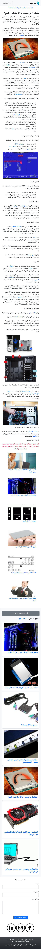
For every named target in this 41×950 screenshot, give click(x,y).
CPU (13, 129)
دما (35, 237)
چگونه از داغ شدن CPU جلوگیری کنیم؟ (23, 797)
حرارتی (37, 279)
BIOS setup (19, 144)
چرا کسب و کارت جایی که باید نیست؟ (20, 7)
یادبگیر (33, 3)
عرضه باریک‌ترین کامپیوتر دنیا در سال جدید (21, 687)
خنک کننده (18, 317)
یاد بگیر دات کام (19, 945)
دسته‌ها (5, 3)
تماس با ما (30, 939)
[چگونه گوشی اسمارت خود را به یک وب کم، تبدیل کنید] (20, 854)
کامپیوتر (21, 35)
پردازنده (8, 65)
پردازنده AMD (17, 226)
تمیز (31, 394)
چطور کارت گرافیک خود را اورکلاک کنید (23, 652)
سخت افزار (22, 618)
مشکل (22, 62)
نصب (28, 149)
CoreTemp (12, 146)
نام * (37, 884)
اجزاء (30, 268)
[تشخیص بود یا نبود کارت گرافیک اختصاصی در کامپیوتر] (20, 816)
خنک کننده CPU (25, 391)
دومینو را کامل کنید (29, 521)
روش (24, 78)
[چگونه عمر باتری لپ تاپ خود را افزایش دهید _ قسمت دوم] (20, 744)
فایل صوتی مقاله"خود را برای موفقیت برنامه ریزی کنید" (22, 470)
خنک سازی (32, 313)
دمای (19, 297)
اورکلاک (35, 436)
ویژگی (11, 266)
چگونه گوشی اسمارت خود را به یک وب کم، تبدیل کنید (21, 870)
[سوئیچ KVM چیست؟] (20, 708)
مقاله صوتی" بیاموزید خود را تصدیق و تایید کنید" (22, 599)
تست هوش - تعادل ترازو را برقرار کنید (23, 572)
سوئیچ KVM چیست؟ (29, 724)
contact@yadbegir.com (20, 941)
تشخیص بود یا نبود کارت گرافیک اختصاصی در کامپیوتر (21, 833)
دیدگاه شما (35, 899)
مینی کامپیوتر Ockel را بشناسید (25, 547)
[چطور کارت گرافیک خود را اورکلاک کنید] (20, 637)
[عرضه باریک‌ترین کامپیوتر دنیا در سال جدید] (20, 672)
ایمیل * (36, 892)
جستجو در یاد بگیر (19, 613)
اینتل (15, 206)
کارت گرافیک (16, 115)
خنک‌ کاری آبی (32, 431)
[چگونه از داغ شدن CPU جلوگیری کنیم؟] (20, 781)
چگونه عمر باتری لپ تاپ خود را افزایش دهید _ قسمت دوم (22, 761)
